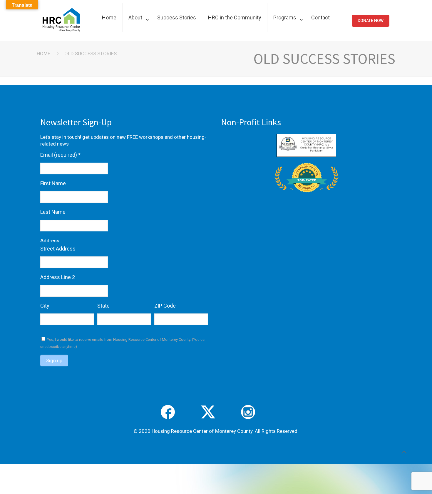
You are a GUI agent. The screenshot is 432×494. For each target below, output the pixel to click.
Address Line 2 (57, 277)
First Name (53, 183)
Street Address (58, 249)
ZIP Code (165, 306)
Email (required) (60, 155)
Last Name (53, 212)
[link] (137, 38)
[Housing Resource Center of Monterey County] (61, 30)
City (44, 306)
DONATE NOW (371, 20)
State (103, 306)
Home (43, 53)
